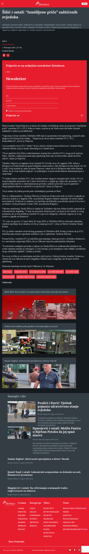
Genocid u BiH (68, 522)
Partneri (21, 515)
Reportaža (34, 522)
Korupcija (67, 515)
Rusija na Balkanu (70, 519)
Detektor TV (48, 508)
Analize (33, 512)
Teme (66, 502)
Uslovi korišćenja (37, 550)
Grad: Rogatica (21, 272)
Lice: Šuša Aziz (8, 277)
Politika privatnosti (49, 550)
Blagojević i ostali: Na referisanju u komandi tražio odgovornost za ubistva (38, 489)
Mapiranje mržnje (70, 526)
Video (84, 3)
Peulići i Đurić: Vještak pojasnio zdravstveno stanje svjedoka (58, 406)
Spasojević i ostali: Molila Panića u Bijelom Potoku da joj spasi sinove (57, 431)
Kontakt (21, 529)
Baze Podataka (16, 541)
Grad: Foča (7, 272)
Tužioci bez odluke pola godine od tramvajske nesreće (31, 326)
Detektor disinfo (50, 522)
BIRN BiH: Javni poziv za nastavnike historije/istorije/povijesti (36, 292)
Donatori (22, 512)
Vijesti (32, 508)
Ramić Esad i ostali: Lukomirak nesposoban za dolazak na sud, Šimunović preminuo (44, 473)
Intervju (33, 519)
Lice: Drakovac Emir (37, 272)
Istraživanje (35, 515)
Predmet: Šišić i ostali (25, 277)
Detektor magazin (51, 512)
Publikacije (23, 519)
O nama (22, 502)
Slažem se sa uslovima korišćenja (19, 111)
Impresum (22, 526)
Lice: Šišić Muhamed (55, 272)
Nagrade (21, 522)
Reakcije (33, 526)
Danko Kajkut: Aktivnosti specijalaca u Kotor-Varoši (30, 361)
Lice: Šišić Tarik (72, 272)
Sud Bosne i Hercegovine (46, 277)
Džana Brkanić (8, 44)
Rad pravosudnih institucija (75, 529)
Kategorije (35, 502)
